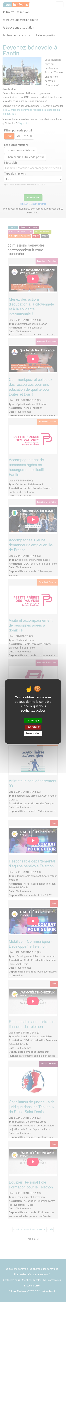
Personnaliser (33, 733)
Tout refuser (33, 727)
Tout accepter (33, 720)
